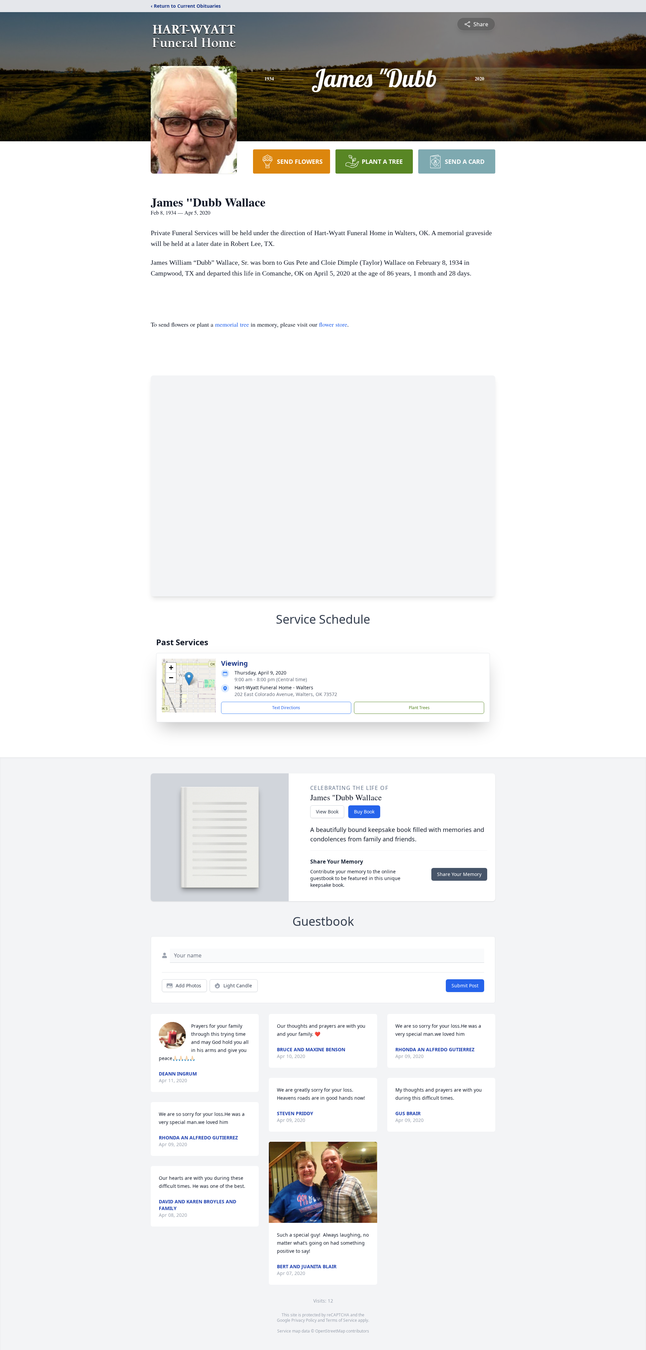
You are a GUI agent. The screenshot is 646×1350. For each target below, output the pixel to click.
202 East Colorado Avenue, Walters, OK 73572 (286, 694)
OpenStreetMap (330, 1331)
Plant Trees (419, 707)
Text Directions (286, 707)
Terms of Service (341, 1320)
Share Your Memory (459, 874)
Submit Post (465, 985)
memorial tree (232, 324)
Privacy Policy (304, 1320)
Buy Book (364, 811)
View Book (327, 811)
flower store (333, 324)
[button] (189, 679)
